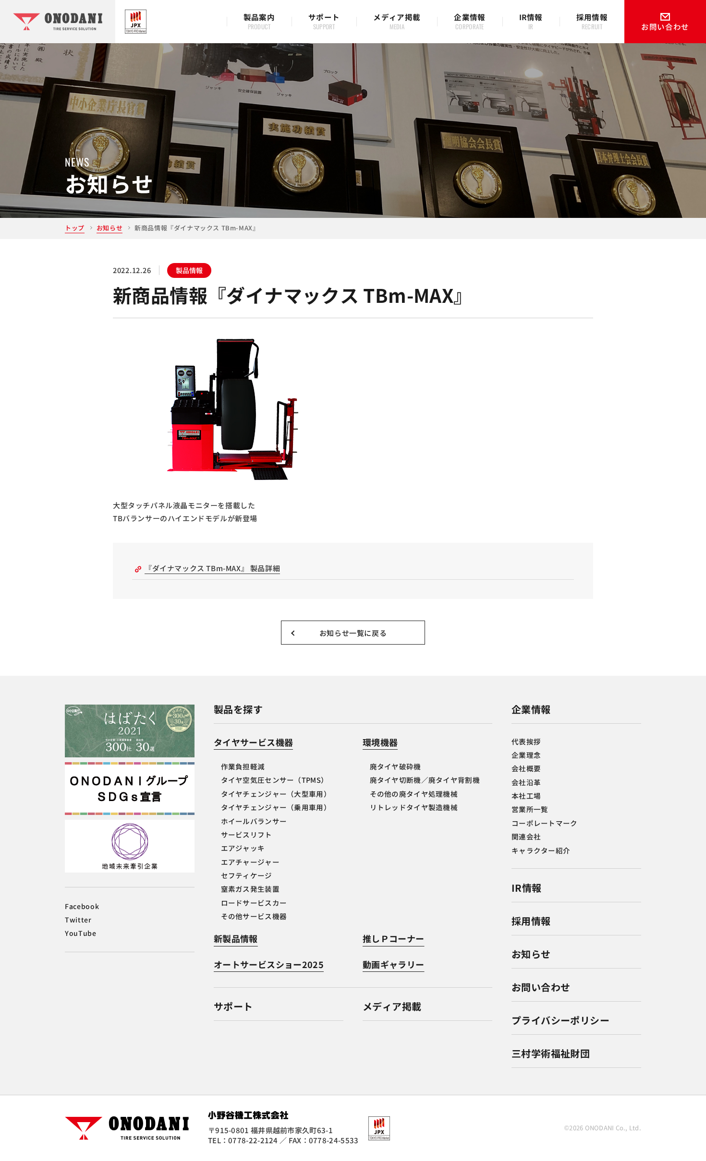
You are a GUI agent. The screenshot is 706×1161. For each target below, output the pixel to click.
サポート (233, 1006)
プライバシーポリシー (560, 1020)
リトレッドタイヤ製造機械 (414, 807)
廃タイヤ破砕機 (395, 766)
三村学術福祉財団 (550, 1053)
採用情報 (531, 921)
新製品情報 (236, 938)
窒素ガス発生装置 (250, 889)
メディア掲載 (392, 1006)
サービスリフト (246, 834)
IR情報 (526, 888)
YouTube (81, 933)
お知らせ (109, 227)
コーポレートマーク (544, 823)
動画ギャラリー (394, 964)
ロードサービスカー (254, 903)
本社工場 (526, 795)
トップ (75, 227)
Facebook (82, 906)
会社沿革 (526, 782)
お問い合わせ (540, 987)
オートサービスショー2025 (269, 964)
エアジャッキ (243, 848)
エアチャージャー (250, 862)
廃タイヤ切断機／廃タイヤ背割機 (425, 780)
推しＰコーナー (394, 938)
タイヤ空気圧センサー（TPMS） (275, 780)
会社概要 (526, 768)
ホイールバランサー (254, 821)
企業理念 (526, 755)
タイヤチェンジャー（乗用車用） (276, 807)
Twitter (78, 919)
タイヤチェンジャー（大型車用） (276, 794)
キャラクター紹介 (540, 850)
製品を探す (238, 709)
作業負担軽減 (243, 766)
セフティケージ (246, 875)
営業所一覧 (529, 809)
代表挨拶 (526, 741)
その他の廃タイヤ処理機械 (414, 794)
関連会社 (526, 836)
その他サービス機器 (254, 916)
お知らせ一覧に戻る (353, 632)
